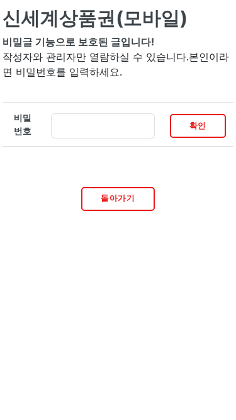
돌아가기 (118, 198)
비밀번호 (22, 124)
